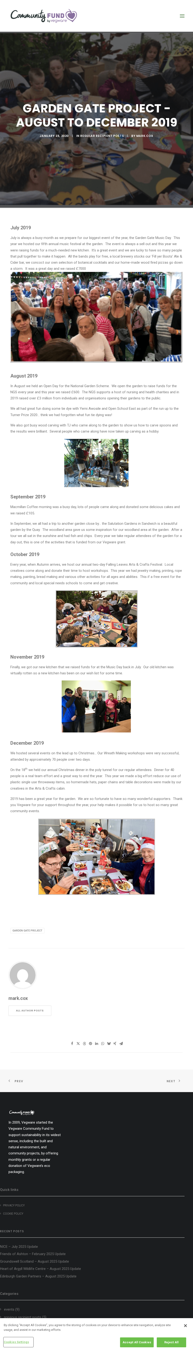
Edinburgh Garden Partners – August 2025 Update (38, 1276)
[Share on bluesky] (109, 1043)
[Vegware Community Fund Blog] (43, 15)
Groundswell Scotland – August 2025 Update (34, 1261)
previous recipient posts (22, 1317)
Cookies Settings (16, 1342)
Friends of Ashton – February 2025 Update (33, 1254)
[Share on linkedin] (96, 1043)
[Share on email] (121, 1043)
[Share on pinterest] (90, 1043)
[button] (182, 16)
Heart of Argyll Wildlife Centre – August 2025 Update (40, 1269)
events (9, 1309)
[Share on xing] (115, 1043)
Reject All (171, 1342)
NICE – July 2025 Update (19, 1247)
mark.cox (144, 136)
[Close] (185, 1325)
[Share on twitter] (78, 1043)
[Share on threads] (84, 1043)
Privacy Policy (14, 1205)
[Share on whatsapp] (102, 1043)
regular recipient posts (102, 136)
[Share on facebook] (72, 1043)
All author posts (30, 1010)
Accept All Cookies (137, 1342)
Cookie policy (13, 1213)
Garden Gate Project (27, 930)
